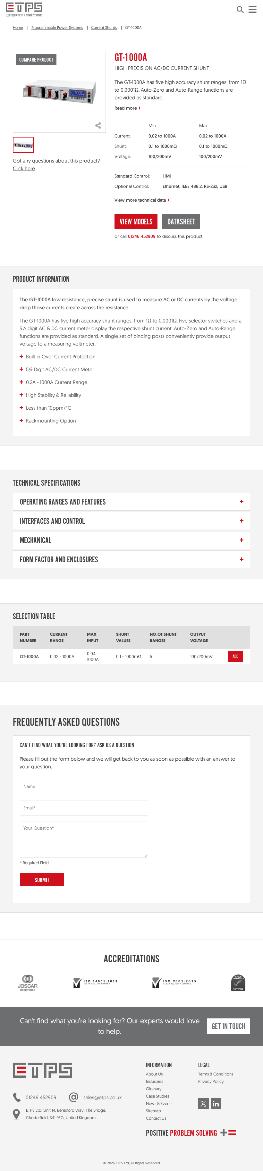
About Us (154, 1073)
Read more (126, 108)
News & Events (159, 1103)
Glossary (154, 1088)
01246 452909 (142, 236)
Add (236, 657)
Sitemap (153, 1110)
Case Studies (157, 1096)
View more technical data (140, 200)
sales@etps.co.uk (102, 1097)
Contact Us (156, 1118)
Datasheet (181, 222)
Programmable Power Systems (57, 27)
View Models (136, 222)
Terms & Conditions (215, 1073)
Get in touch (228, 1027)
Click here (24, 168)
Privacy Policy (211, 1081)
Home (18, 27)
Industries (154, 1081)
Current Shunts (104, 27)
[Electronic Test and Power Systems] (24, 9)
